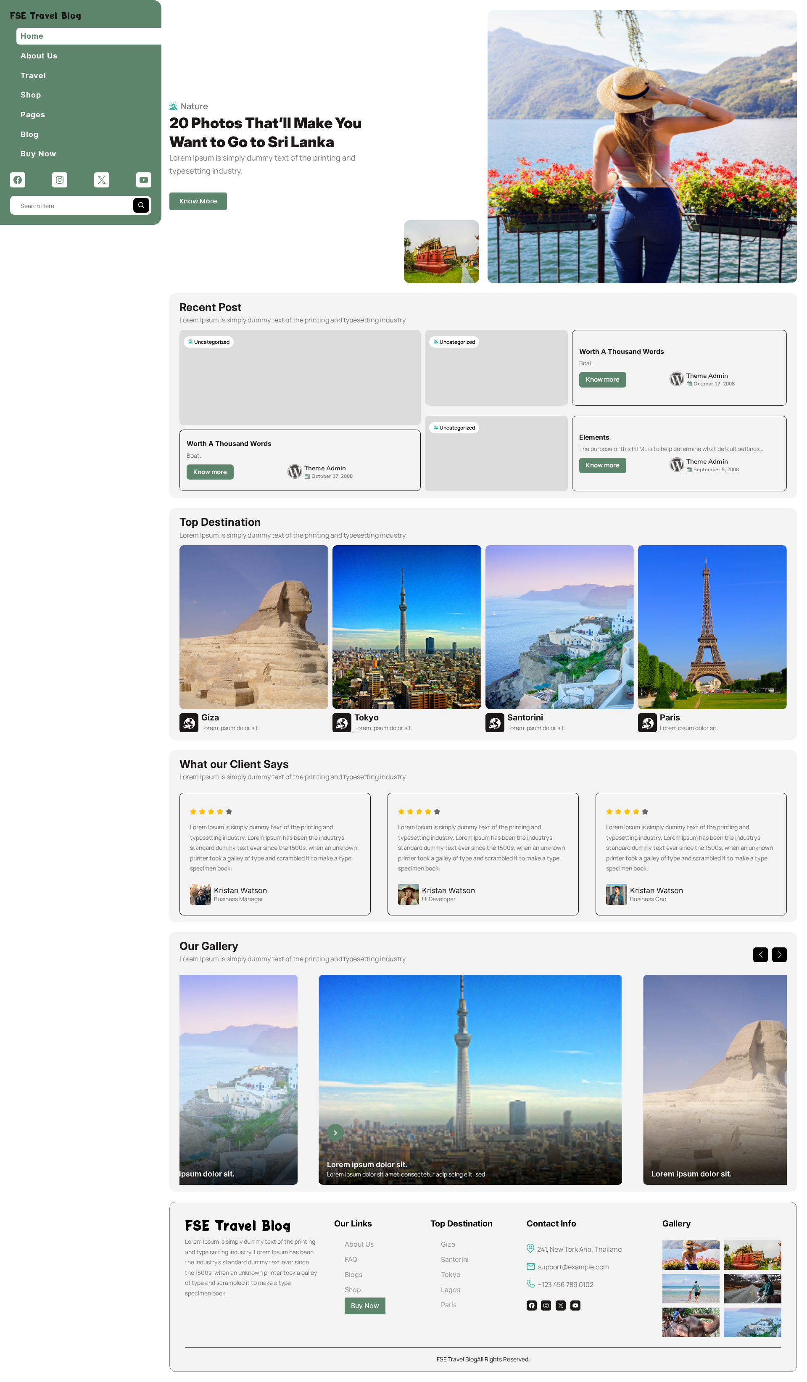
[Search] (141, 205)
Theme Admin (325, 468)
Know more (213, 473)
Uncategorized (211, 342)
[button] (760, 954)
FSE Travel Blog (45, 15)
